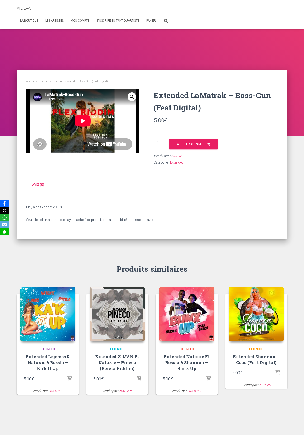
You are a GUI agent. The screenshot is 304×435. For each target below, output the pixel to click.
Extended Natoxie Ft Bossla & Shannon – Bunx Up (187, 362)
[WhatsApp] (4, 217)
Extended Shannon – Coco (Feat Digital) (256, 359)
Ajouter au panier (190, 144)
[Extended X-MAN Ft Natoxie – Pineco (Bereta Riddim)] (117, 314)
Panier (151, 20)
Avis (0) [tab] (38, 185)
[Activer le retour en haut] (295, 425)
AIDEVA (176, 156)
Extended (43, 81)
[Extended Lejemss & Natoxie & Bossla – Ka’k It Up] (47, 314)
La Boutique (29, 20)
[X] (4, 210)
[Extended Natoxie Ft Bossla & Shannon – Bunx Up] (186, 314)
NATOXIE (56, 391)
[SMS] (4, 231)
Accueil (30, 81)
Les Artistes (54, 20)
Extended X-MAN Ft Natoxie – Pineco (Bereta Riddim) (117, 362)
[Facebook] (4, 203)
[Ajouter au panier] (69, 378)
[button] (132, 96)
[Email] (4, 224)
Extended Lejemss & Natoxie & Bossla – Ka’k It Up (48, 362)
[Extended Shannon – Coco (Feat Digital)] (256, 314)
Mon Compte (80, 20)
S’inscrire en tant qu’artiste (117, 20)
